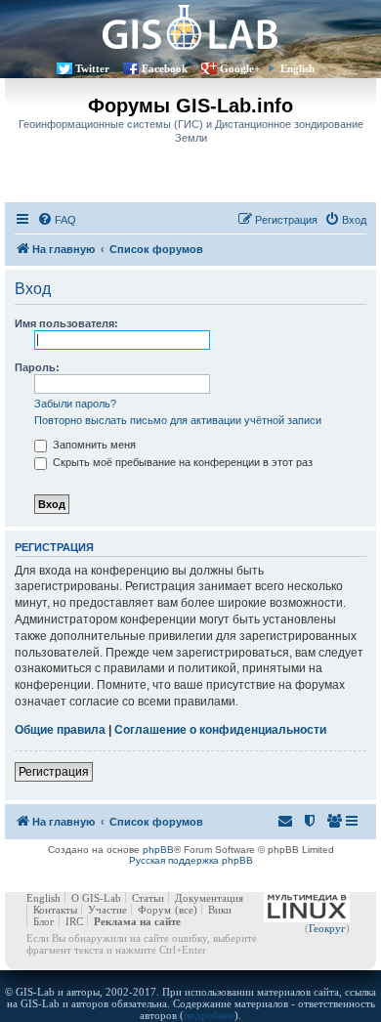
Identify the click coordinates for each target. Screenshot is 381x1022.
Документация (209, 898)
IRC (74, 921)
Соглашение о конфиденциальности (220, 730)
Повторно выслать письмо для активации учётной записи (177, 420)
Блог (44, 921)
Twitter (92, 68)
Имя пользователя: (66, 323)
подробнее (209, 1015)
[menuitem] (56, 220)
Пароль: (37, 367)
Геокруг (327, 928)
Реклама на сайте (137, 921)
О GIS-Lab (96, 898)
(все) (186, 910)
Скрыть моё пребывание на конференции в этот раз (181, 462)
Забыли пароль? (75, 403)
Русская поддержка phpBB (191, 860)
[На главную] (190, 27)
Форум (154, 910)
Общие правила (60, 730)
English (297, 68)
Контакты (55, 910)
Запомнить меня (93, 444)
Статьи (148, 898)
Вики (220, 910)
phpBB (158, 849)
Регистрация (54, 772)
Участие (107, 910)
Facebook (165, 68)
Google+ (240, 68)
